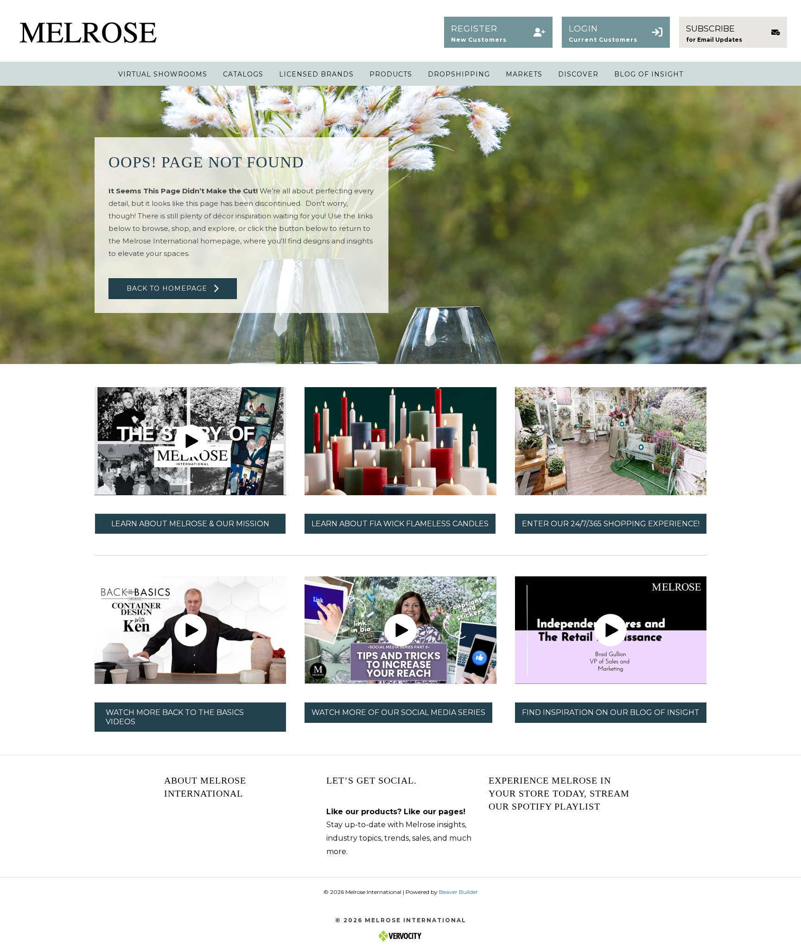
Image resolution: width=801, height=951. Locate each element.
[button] (498, 32)
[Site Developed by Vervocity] (400, 935)
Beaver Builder (458, 891)
